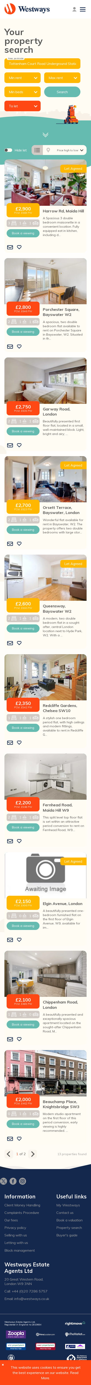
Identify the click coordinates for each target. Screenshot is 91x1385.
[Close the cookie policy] (3, 1364)
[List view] (37, 150)
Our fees (11, 1220)
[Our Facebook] (14, 1182)
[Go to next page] (32, 1154)
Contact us (65, 1213)
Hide (21, 150)
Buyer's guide (67, 1235)
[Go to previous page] (8, 1154)
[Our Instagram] (23, 1182)
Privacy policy (15, 1228)
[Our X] (4, 1182)
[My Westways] (74, 9)
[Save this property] (19, 247)
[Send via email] (10, 247)
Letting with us (16, 1243)
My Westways (68, 1205)
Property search (69, 1228)
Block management (19, 1250)
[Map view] (48, 150)
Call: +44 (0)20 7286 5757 (25, 1291)
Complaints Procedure (21, 1213)
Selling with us (15, 1235)
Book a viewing (23, 233)
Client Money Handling (22, 1205)
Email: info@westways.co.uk (26, 1299)
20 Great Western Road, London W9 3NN (23, 1281)
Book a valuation (69, 1220)
